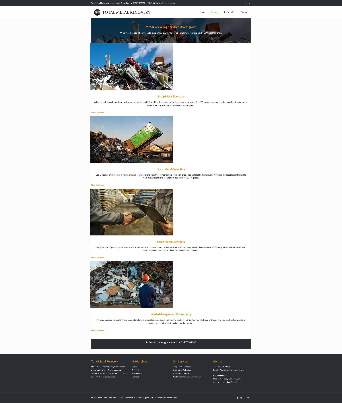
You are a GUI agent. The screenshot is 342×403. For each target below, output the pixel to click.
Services (135, 370)
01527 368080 (139, 3)
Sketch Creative (171, 397)
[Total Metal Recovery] (122, 12)
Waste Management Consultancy (187, 377)
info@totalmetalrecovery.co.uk (162, 3)
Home (134, 367)
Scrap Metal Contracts (182, 373)
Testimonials (137, 373)
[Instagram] (249, 3)
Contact (135, 377)
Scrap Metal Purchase (182, 367)
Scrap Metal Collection (182, 370)
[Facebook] (245, 3)
